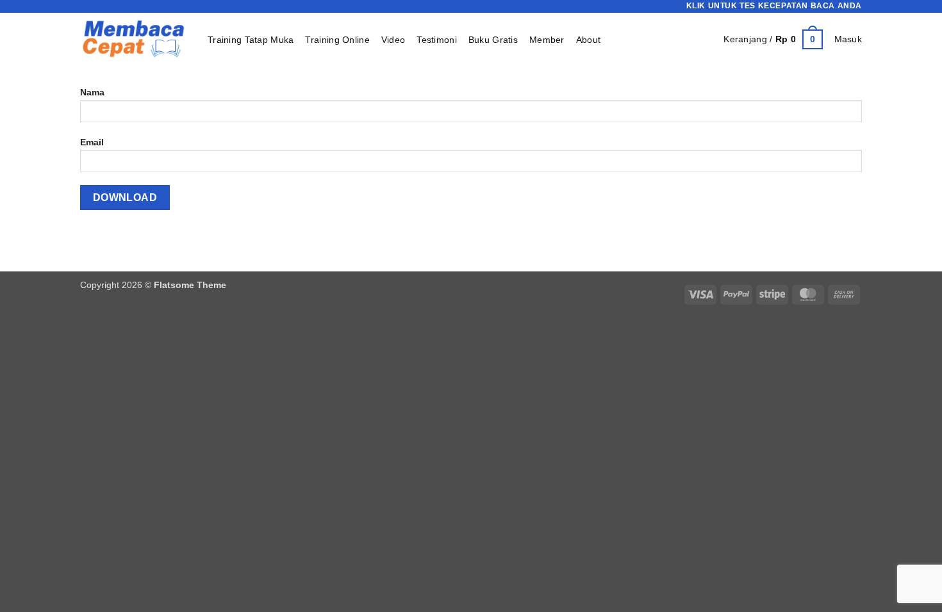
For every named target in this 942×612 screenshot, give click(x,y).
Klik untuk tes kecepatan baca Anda (774, 5)
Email (92, 142)
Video (393, 40)
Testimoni (437, 40)
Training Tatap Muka (250, 40)
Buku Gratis (493, 40)
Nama (92, 92)
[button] (772, 39)
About (588, 40)
